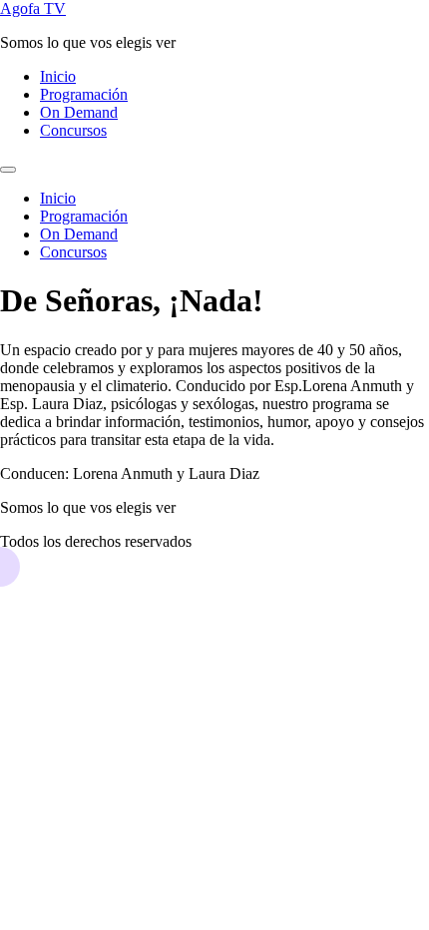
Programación (84, 94)
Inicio (58, 76)
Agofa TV (33, 8)
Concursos (73, 130)
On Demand (79, 112)
